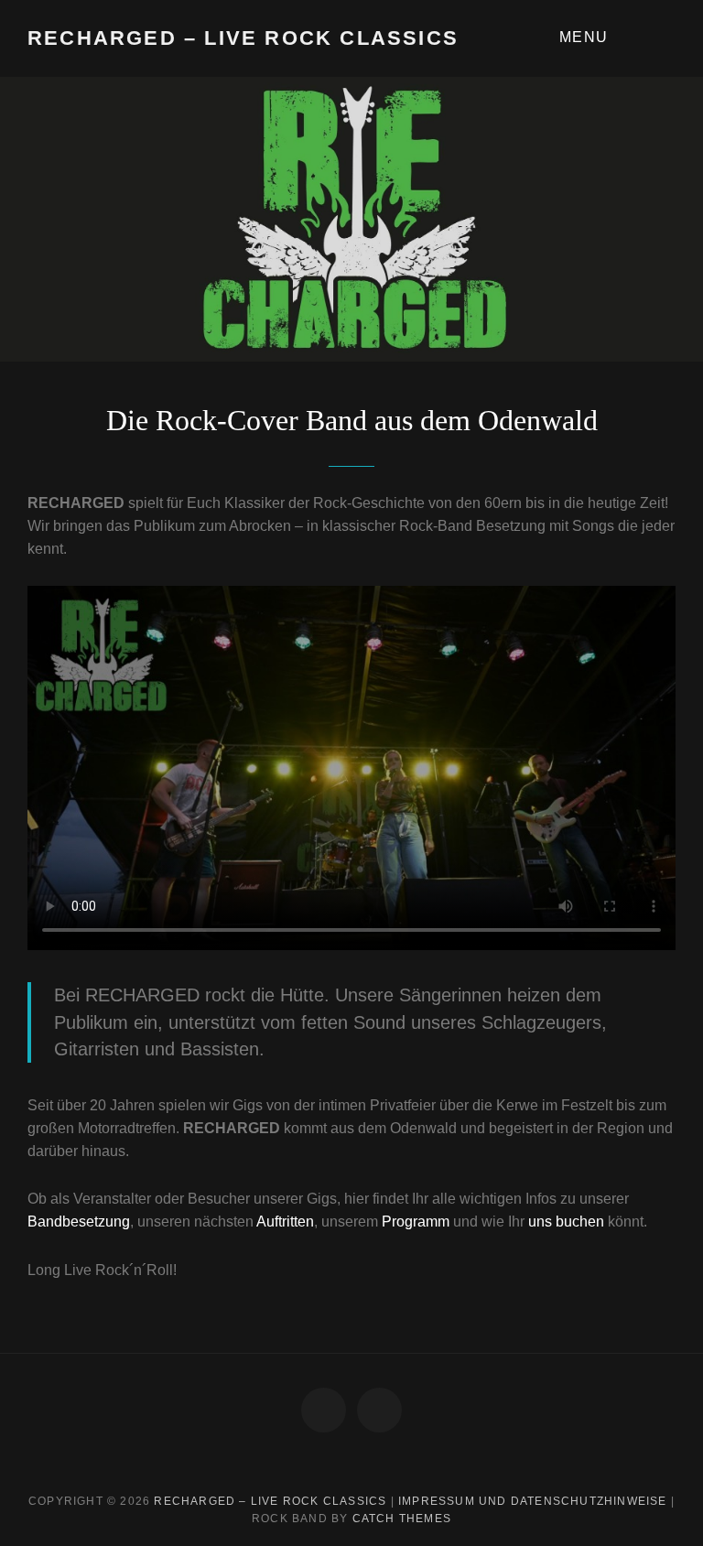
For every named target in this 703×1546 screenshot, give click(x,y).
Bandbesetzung (78, 1221)
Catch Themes (401, 1518)
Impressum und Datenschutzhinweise (532, 1501)
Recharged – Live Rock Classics (243, 38)
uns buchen (566, 1221)
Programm (417, 1221)
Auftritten (285, 1221)
